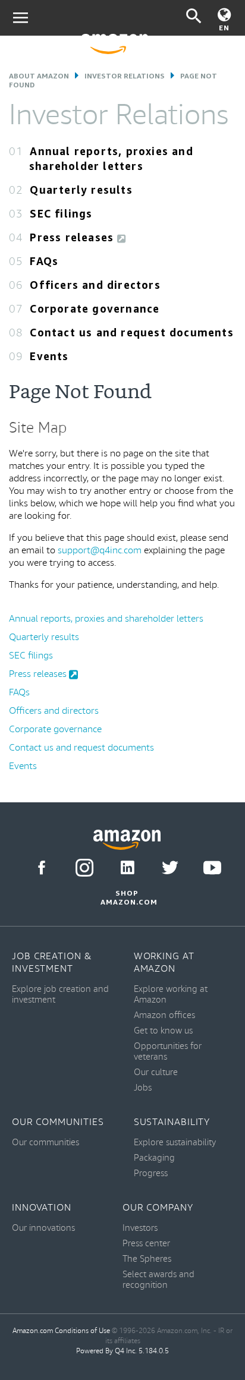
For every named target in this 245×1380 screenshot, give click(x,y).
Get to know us (163, 1031)
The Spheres (146, 1259)
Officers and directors (95, 284)
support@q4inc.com (100, 550)
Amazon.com (32, 1331)
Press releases (73, 237)
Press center (146, 1243)
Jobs (143, 1088)
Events (49, 356)
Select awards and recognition (158, 1279)
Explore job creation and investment (60, 994)
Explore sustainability (175, 1142)
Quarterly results (81, 189)
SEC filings (61, 213)
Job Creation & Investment (52, 962)
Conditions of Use (82, 1331)
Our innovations (43, 1228)
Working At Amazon (164, 962)
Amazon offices (164, 1015)
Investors (140, 1228)
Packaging (154, 1158)
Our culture (156, 1072)
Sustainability (172, 1122)
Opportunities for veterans (168, 1051)
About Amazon (39, 75)
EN (224, 27)
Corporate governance (94, 308)
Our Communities (58, 1122)
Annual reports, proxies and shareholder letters (106, 619)
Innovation (41, 1208)
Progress (151, 1173)
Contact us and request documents (131, 332)
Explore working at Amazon (171, 994)
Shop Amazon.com (127, 897)
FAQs (44, 260)
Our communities (45, 1142)
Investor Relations (124, 75)
